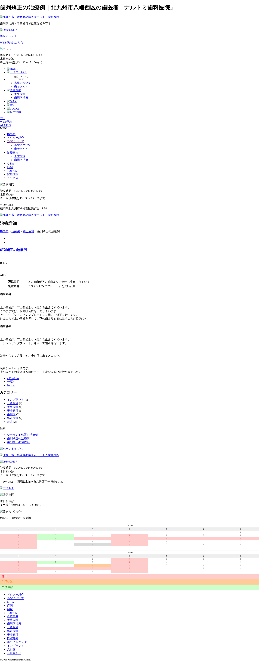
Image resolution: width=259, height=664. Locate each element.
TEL (2, 118)
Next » (11, 385)
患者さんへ (21, 86)
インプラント (15, 399)
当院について (22, 82)
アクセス (12, 177)
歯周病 (11, 414)
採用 (10, 609)
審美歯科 (12, 410)
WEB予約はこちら (11, 42)
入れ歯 (11, 649)
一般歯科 (12, 403)
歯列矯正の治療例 (13, 250)
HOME (11, 134)
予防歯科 (19, 93)
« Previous (13, 378)
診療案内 (12, 152)
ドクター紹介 (15, 137)
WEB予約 (6, 121)
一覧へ (11, 381)
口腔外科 (12, 638)
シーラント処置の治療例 (22, 434)
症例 (10, 167)
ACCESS (5, 125)
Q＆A (10, 163)
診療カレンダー (10, 36)
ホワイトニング (17, 642)
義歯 (10, 421)
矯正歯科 (12, 418)
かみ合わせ (14, 653)
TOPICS (12, 170)
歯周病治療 (21, 97)
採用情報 (12, 174)
